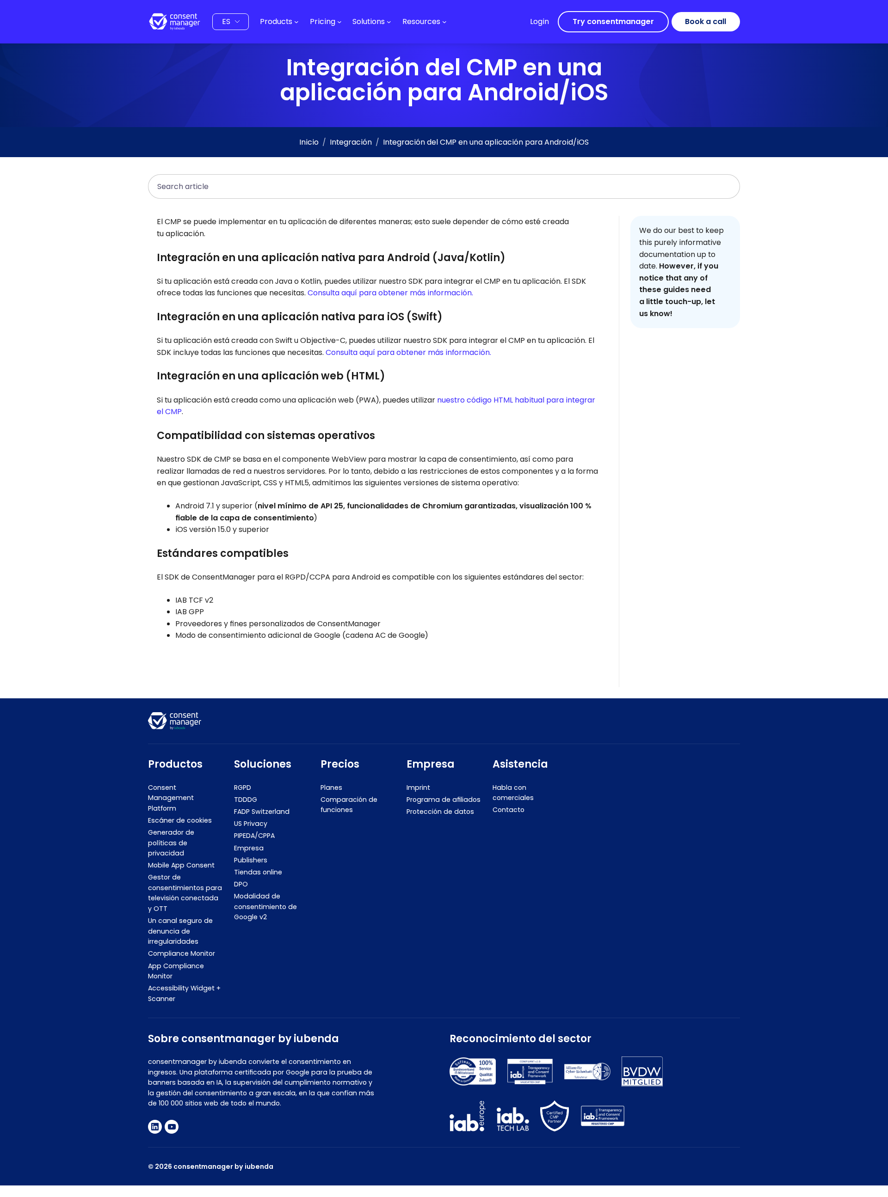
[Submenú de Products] (296, 21)
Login (539, 21)
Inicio (309, 142)
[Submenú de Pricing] (339, 21)
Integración (351, 142)
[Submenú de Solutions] (389, 21)
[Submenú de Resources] (444, 21)
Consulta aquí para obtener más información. (390, 292)
